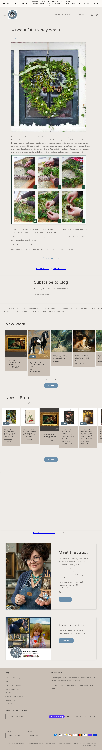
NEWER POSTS (59, 269)
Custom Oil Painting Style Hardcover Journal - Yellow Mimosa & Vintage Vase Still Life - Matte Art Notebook (88, 434)
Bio (65, 599)
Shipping (8, 692)
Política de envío (92, 743)
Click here (66, 641)
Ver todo (51, 385)
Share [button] (15, 38)
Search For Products (12, 689)
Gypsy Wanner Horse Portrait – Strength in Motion (37, 364)
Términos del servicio (79, 743)
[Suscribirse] (68, 294)
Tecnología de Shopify (37, 743)
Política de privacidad (65, 743)
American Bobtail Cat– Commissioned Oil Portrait (15, 362)
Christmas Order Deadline (14, 696)
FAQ (7, 681)
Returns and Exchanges (13, 678)
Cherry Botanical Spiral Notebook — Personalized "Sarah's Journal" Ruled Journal (29, 433)
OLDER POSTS (42, 269)
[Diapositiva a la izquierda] (46, 380)
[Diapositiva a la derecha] (55, 380)
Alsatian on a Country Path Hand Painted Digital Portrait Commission (61, 356)
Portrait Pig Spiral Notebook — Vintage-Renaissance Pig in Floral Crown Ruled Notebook (68, 434)
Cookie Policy (10, 704)
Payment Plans (10, 700)
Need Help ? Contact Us (13, 685)
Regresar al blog (52, 258)
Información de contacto (90, 745)
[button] (4, 14)
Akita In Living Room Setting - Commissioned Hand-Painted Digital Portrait (83, 357)
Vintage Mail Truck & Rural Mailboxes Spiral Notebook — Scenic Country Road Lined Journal (11, 433)
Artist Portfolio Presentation (44, 533)
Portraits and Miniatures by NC (22, 743)
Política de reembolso (51, 743)
